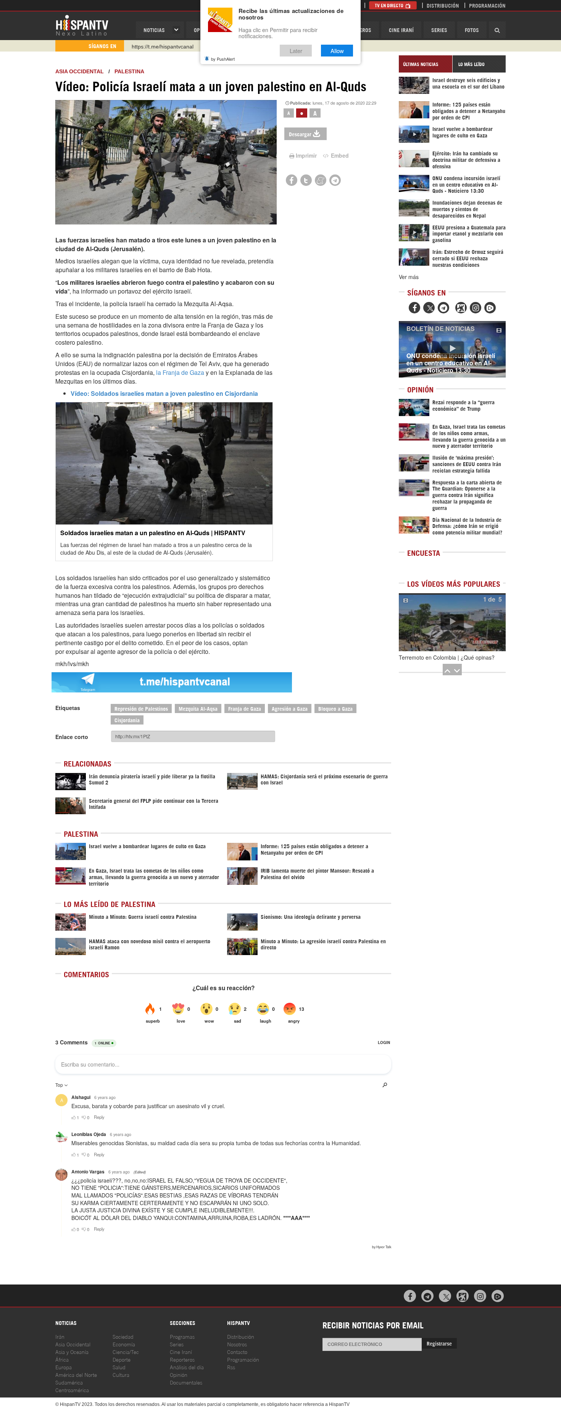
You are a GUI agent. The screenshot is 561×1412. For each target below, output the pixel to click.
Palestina (129, 71)
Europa (63, 1366)
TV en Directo (390, 5)
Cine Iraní (401, 29)
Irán (59, 1336)
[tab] (425, 64)
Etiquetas (67, 708)
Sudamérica (69, 1382)
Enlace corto (71, 737)
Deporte (122, 1359)
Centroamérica (72, 1389)
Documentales (186, 1382)
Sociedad (123, 1336)
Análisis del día (187, 1366)
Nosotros (237, 1344)
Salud (119, 1366)
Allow (337, 51)
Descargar (300, 133)
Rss (231, 1366)
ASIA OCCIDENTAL (79, 71)
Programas (182, 1336)
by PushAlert (223, 59)
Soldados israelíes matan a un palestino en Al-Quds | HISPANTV (152, 532)
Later (296, 51)
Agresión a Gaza (290, 708)
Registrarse (439, 1343)
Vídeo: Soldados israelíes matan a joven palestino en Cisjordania (164, 393)
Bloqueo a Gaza (335, 708)
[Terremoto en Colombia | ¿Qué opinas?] (452, 622)
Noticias (154, 29)
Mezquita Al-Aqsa (198, 708)
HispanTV (82, 24)
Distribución (443, 5)
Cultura (121, 1374)
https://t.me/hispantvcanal (162, 46)
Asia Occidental (72, 1344)
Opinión (178, 1374)
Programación (487, 5)
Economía (124, 1344)
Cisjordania (127, 719)
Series (439, 29)
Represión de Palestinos (141, 708)
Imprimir (306, 155)
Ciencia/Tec (126, 1351)
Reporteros (182, 1359)
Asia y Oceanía (72, 1351)
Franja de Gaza (244, 708)
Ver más (409, 277)
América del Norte (76, 1374)
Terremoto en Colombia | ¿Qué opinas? (447, 657)
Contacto (237, 1351)
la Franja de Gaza (180, 372)
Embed (339, 155)
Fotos (472, 29)
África (62, 1359)
